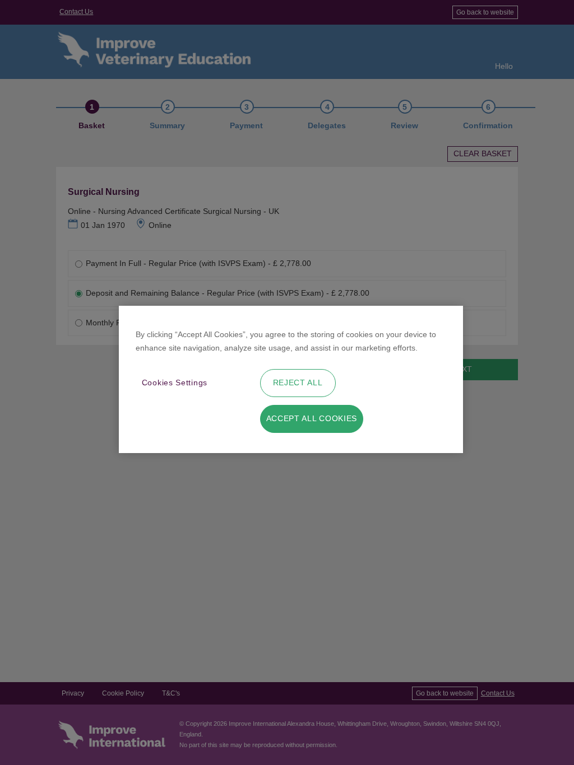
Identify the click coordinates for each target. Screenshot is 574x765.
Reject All (298, 382)
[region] (291, 379)
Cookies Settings (174, 382)
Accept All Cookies (312, 418)
